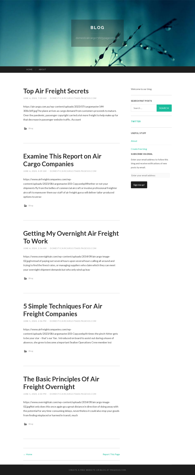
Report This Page (111, 454)
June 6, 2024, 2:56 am (35, 248)
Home (29, 69)
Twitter (136, 121)
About (42, 69)
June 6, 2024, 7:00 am (35, 98)
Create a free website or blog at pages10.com (97, 470)
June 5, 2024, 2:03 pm (34, 394)
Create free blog (139, 149)
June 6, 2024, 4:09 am (35, 171)
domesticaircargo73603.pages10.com (73, 98)
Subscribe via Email (142, 154)
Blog (97, 27)
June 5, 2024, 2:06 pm (34, 321)
